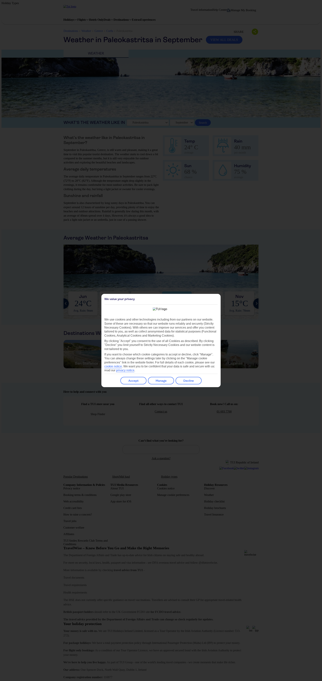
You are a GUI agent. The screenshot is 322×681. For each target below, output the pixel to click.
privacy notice (125, 370)
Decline (188, 380)
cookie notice (113, 366)
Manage (161, 380)
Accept (133, 380)
